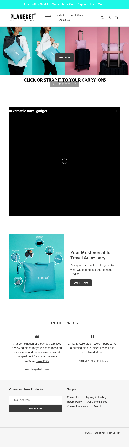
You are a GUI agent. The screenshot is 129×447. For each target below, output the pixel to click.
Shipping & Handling (95, 397)
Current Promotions (78, 406)
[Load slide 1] (60, 84)
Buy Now (64, 57)
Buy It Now (81, 283)
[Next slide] (75, 84)
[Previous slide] (53, 84)
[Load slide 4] (69, 84)
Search (97, 406)
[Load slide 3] (66, 84)
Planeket (97, 433)
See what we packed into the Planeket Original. (92, 270)
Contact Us (73, 397)
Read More (42, 360)
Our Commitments (97, 401)
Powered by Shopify (110, 433)
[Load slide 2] (63, 84)
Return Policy (74, 401)
